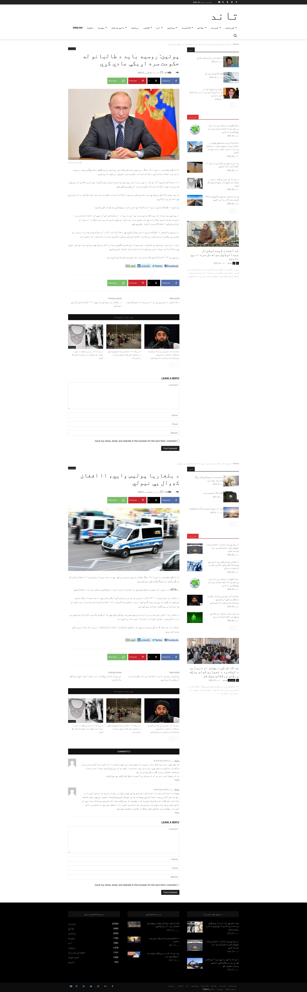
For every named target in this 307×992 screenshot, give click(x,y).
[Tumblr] (227, 2)
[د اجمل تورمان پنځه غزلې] (231, 61)
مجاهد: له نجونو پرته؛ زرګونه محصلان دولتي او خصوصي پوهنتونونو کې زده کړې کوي (163, 354)
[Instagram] (232, 2)
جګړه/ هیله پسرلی (214, 73)
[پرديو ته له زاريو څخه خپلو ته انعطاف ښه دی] (134, 954)
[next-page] (171, 365)
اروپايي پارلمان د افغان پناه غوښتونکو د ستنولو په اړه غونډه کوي (222, 944)
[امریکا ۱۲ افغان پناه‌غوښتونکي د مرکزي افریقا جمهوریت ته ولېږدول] (123, 336)
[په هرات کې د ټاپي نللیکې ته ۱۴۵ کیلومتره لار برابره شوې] (195, 200)
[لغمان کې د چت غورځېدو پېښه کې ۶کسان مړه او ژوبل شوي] (134, 924)
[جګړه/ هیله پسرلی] (231, 77)
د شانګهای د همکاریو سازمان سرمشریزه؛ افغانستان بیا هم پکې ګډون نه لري (223, 128)
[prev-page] (176, 365)
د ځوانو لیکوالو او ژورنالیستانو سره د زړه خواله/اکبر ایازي (206, 92)
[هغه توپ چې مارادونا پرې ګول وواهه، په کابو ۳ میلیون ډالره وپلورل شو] (195, 927)
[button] (235, 35)
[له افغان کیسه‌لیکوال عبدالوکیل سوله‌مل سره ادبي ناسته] (213, 234)
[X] (223, 2)
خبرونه (228, 44)
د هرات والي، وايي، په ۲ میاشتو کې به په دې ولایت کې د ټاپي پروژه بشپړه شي (222, 962)
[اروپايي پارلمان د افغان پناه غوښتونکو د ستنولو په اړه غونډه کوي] (195, 945)
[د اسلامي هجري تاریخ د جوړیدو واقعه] (134, 939)
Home (236, 44)
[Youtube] (219, 2)
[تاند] (162, 72)
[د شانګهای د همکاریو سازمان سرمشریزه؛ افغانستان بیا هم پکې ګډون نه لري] (195, 129)
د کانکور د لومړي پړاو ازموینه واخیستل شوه (152, 302)
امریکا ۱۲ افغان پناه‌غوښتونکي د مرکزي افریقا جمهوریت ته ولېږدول (124, 354)
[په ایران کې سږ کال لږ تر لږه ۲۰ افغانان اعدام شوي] (195, 167)
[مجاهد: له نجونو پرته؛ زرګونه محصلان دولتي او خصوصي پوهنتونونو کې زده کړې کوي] (161, 336)
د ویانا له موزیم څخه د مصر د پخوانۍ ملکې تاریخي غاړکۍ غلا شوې (87, 354)
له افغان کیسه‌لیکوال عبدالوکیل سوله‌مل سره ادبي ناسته (215, 255)
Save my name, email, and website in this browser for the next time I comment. (135, 441)
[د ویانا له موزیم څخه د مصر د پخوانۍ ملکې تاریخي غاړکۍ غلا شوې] (85, 336)
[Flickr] (105, 986)
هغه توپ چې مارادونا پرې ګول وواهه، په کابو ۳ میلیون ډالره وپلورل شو (222, 926)
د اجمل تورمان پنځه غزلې (210, 57)
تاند (149, 72)
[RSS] (84, 986)
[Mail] (91, 986)
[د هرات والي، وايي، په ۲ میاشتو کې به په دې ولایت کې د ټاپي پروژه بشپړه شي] (195, 963)
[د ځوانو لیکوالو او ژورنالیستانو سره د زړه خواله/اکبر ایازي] (231, 93)
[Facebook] (236, 2)
